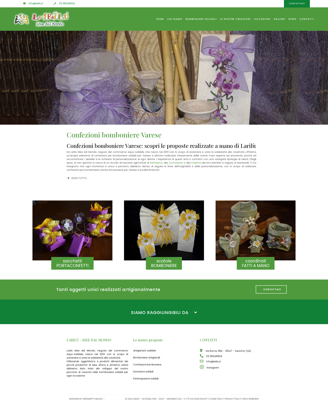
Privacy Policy (233, 398)
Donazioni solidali (143, 371)
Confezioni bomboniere (147, 364)
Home (160, 19)
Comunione (176, 162)
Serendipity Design (92, 398)
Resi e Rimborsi (251, 398)
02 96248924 (65, 3)
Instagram (211, 367)
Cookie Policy (216, 398)
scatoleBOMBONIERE (164, 263)
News (292, 19)
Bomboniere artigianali (146, 357)
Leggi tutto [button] (79, 178)
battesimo (156, 162)
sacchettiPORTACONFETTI (72, 263)
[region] (164, 78)
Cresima (196, 162)
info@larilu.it (34, 3)
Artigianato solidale (144, 350)
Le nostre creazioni (235, 19)
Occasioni (262, 19)
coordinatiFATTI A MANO (255, 263)
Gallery (279, 19)
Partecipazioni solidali (146, 378)
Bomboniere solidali (201, 19)
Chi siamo (174, 19)
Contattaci (271, 289)
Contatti (306, 19)
